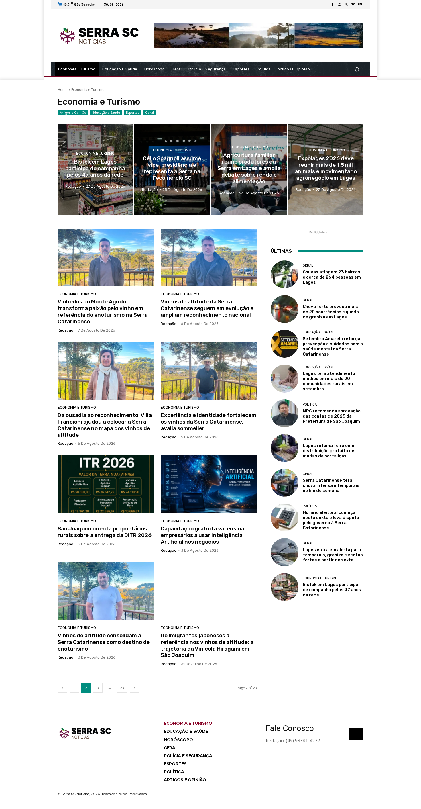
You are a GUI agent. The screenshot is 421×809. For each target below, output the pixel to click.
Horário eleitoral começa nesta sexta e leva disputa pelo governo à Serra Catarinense (331, 520)
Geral (149, 112)
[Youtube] (360, 4)
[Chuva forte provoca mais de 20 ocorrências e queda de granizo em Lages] (284, 309)
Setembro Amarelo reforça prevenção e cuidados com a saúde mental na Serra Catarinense (333, 346)
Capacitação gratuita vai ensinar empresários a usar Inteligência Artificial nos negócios (204, 535)
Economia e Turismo (95, 153)
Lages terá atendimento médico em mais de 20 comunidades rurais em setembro (329, 381)
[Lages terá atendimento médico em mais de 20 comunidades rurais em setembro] (284, 378)
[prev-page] (62, 688)
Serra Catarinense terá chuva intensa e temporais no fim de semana (331, 485)
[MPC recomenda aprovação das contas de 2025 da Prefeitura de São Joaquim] (284, 413)
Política (310, 404)
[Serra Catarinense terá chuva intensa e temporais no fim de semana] (284, 483)
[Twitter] (346, 4)
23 (122, 687)
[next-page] (134, 688)
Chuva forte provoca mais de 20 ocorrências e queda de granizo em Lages (331, 312)
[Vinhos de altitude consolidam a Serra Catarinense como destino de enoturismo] (106, 591)
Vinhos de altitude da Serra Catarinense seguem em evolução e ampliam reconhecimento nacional (207, 308)
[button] (356, 69)
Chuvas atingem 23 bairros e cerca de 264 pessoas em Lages (332, 277)
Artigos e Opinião (73, 112)
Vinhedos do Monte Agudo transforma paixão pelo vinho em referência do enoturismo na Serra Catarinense (103, 311)
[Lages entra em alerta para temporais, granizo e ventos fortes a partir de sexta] (284, 552)
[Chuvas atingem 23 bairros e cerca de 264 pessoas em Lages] (284, 274)
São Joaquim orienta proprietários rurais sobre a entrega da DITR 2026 (105, 531)
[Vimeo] (353, 4)
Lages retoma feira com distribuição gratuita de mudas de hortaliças (328, 451)
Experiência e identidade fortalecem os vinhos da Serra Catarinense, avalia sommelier (208, 422)
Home (63, 89)
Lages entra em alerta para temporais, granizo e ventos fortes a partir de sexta (333, 555)
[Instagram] (339, 4)
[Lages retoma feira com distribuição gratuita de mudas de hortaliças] (284, 448)
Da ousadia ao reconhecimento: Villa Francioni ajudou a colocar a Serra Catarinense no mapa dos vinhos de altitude (105, 425)
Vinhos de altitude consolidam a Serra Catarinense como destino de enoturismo (104, 642)
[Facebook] (332, 4)
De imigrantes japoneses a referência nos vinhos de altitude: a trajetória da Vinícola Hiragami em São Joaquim (207, 645)
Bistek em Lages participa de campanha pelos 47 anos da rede (332, 590)
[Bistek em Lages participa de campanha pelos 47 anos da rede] (95, 169)
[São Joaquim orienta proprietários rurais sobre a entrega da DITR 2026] (106, 484)
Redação (65, 330)
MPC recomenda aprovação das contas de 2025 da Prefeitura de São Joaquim (332, 416)
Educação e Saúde (106, 112)
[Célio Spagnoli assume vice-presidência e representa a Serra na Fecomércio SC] (172, 169)
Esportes (132, 112)
